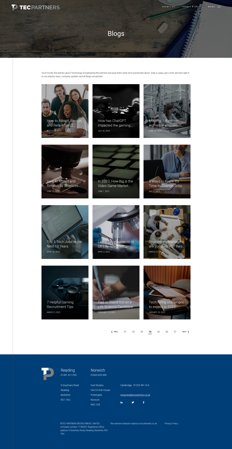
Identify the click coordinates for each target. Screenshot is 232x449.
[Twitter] (133, 402)
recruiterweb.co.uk (148, 423)
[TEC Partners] (35, 8)
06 (167, 331)
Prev (116, 332)
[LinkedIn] (121, 402)
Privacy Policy (171, 423)
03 (142, 331)
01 (125, 331)
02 (133, 331)
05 (158, 331)
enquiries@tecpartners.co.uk (135, 394)
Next (184, 332)
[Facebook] (143, 402)
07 (175, 331)
